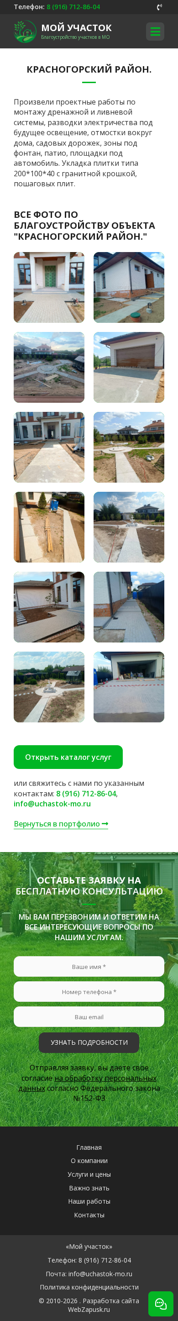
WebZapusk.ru (89, 1309)
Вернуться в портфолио (58, 824)
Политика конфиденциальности (89, 1287)
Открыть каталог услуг (68, 757)
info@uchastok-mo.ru (52, 804)
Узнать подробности (89, 1042)
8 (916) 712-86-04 (73, 6)
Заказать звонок (159, 7)
